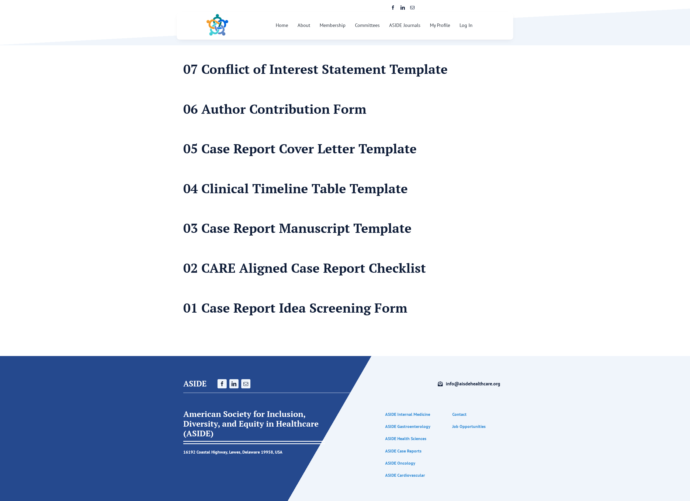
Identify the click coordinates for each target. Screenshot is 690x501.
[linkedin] (403, 7)
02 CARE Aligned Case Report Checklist (304, 268)
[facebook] (393, 7)
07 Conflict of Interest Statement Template (315, 69)
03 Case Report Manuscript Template (297, 228)
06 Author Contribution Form (274, 109)
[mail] (412, 7)
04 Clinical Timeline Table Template (295, 188)
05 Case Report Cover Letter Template (300, 148)
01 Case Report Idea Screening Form (295, 307)
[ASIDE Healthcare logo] (217, 15)
